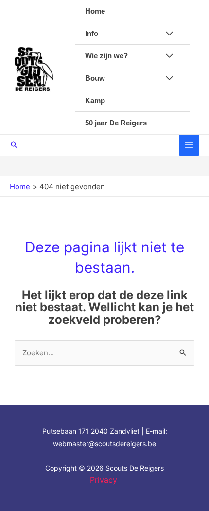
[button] (14, 145)
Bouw (95, 78)
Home (95, 11)
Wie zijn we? (106, 56)
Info (91, 33)
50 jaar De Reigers (116, 123)
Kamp (95, 100)
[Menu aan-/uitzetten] (169, 33)
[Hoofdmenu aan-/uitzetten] (189, 145)
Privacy (105, 480)
